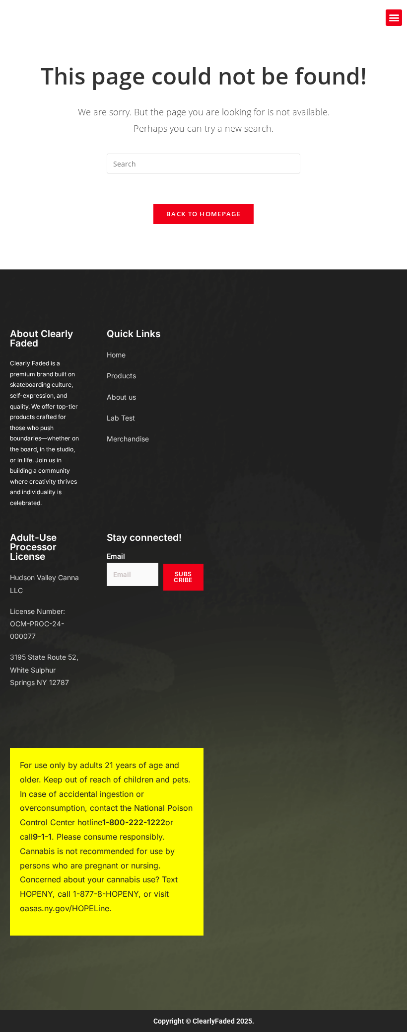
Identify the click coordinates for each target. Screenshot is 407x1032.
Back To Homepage (203, 213)
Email (116, 556)
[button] (394, 17)
